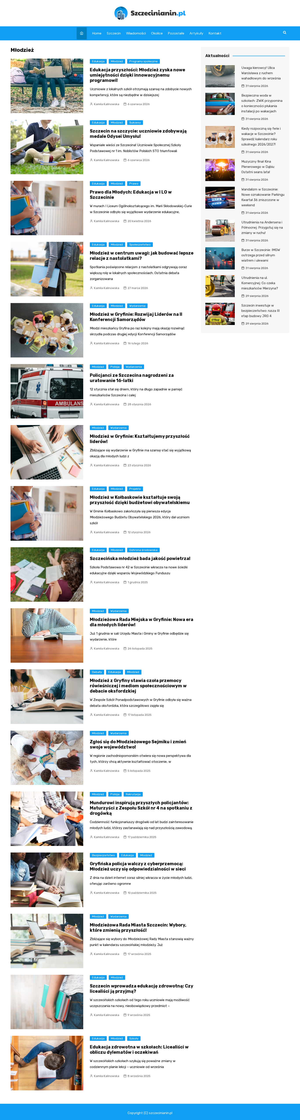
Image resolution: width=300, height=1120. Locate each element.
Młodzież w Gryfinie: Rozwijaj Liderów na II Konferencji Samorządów (136, 317)
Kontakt (215, 33)
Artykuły (196, 33)
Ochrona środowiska (143, 550)
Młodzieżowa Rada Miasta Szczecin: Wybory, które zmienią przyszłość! (138, 927)
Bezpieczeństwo (103, 855)
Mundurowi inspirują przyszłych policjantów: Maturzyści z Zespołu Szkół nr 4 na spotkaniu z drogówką (141, 808)
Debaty (97, 672)
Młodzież (117, 61)
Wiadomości (136, 33)
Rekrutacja (133, 794)
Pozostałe (176, 33)
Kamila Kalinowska (106, 104)
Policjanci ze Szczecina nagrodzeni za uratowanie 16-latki (132, 378)
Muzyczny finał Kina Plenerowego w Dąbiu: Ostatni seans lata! (258, 167)
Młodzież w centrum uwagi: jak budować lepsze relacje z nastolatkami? (141, 255)
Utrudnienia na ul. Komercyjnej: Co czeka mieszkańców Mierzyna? (259, 283)
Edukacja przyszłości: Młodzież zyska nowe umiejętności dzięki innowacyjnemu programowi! (137, 75)
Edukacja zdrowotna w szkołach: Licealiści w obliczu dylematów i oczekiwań (139, 1049)
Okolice (157, 33)
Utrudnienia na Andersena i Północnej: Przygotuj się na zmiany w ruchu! (262, 227)
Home (96, 33)
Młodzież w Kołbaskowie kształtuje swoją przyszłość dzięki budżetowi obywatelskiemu (140, 500)
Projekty (135, 488)
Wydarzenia (137, 305)
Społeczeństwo (140, 244)
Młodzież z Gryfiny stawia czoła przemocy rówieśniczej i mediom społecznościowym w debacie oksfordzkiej (138, 686)
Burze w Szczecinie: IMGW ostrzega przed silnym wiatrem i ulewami (260, 255)
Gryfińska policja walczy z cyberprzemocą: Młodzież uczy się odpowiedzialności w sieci (138, 866)
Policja (114, 366)
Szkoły (133, 1038)
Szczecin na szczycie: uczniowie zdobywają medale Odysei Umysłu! (138, 133)
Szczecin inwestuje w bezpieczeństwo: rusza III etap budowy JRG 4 (260, 310)
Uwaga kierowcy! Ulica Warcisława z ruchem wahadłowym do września (261, 73)
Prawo (133, 183)
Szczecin (114, 33)
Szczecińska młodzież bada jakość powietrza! (140, 558)
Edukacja (98, 61)
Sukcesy (135, 122)
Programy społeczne (143, 61)
